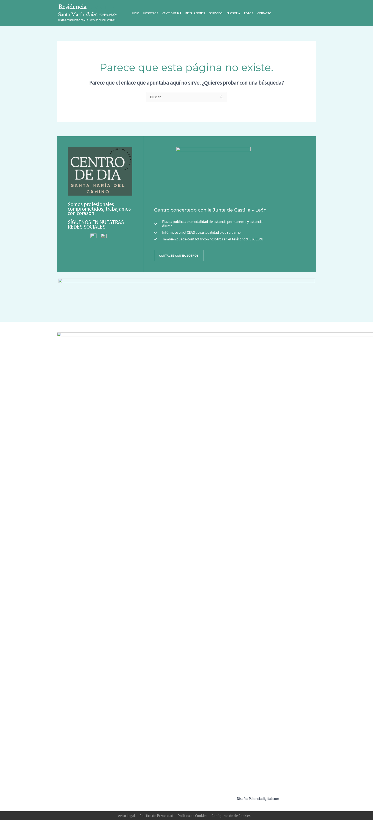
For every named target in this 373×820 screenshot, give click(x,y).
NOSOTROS (150, 13)
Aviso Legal (126, 815)
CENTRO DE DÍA (171, 13)
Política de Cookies (192, 815)
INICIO (135, 13)
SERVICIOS (216, 13)
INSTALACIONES (195, 13)
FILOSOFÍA (233, 13)
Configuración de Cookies (231, 815)
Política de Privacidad (156, 815)
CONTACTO (264, 13)
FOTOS (248, 13)
